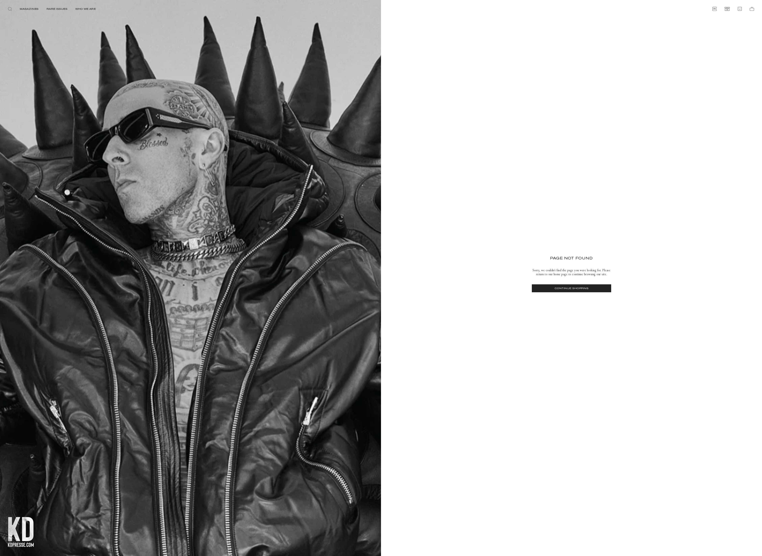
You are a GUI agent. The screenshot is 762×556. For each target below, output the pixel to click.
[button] (10, 9)
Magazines (29, 8)
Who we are (85, 8)
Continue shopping (572, 288)
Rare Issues (57, 8)
